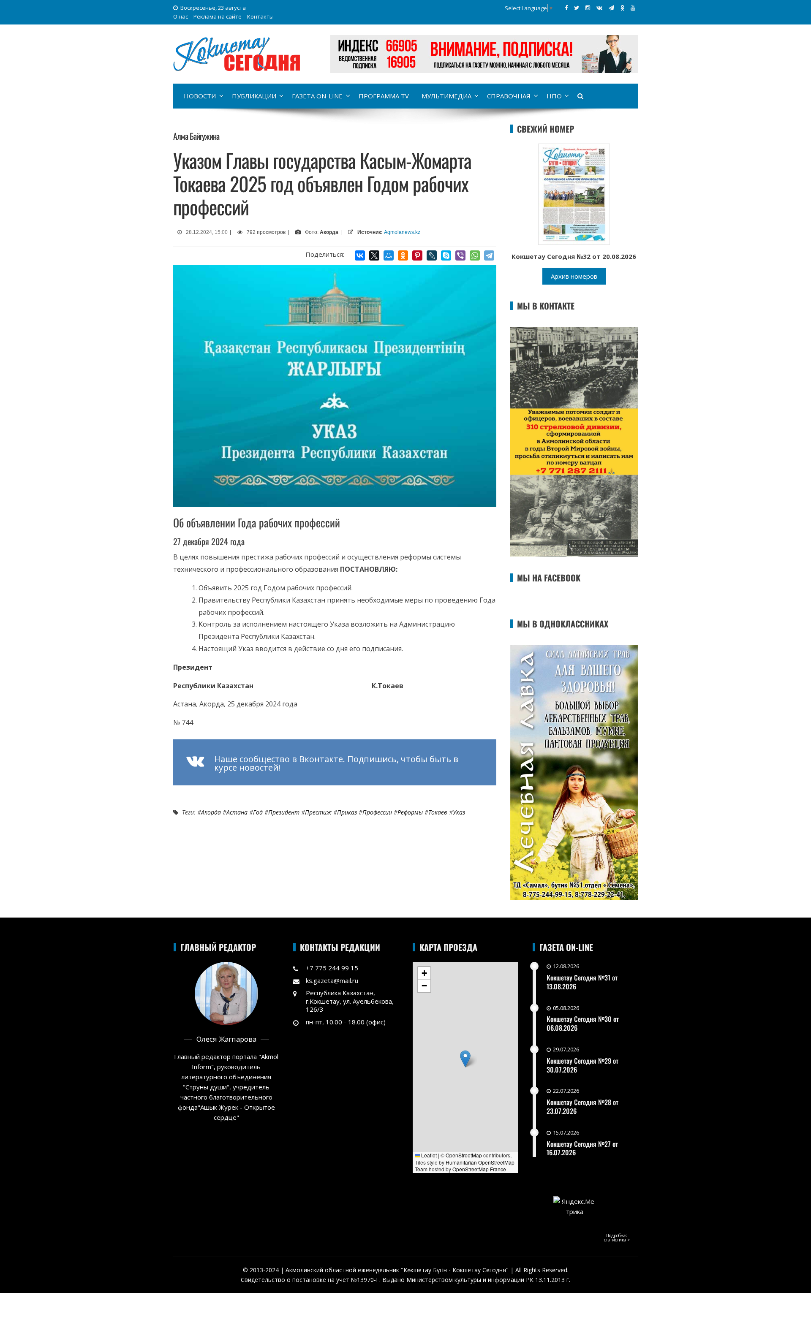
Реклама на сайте (217, 16)
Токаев (437, 812)
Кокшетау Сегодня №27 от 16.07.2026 (582, 1148)
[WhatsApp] (475, 255)
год (258, 812)
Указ (459, 812)
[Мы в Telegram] (611, 7)
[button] (465, 1058)
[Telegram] (489, 255)
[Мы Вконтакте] (599, 7)
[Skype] (446, 255)
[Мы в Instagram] (588, 7)
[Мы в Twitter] (577, 7)
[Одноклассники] (403, 255)
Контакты (260, 16)
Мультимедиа (446, 96)
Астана (237, 812)
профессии (377, 812)
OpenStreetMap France (479, 1169)
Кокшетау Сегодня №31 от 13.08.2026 (582, 981)
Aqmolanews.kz (402, 232)
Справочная (509, 96)
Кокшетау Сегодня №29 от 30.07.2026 (582, 1065)
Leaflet (428, 1155)
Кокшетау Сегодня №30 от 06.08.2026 (583, 1023)
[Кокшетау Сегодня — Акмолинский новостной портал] (236, 53)
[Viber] (460, 255)
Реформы (410, 812)
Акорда (211, 812)
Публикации (254, 96)
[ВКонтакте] (360, 255)
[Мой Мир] (389, 255)
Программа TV (384, 96)
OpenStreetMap (464, 1155)
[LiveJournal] (432, 255)
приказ (347, 812)
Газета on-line (317, 96)
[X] (374, 255)
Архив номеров (574, 276)
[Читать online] (574, 193)
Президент (283, 812)
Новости (200, 96)
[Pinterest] (417, 255)
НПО (554, 96)
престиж (318, 812)
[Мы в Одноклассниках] (622, 7)
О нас (180, 16)
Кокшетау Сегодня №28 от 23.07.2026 (582, 1106)
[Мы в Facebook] (566, 7)
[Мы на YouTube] (633, 7)
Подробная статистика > (617, 1237)
